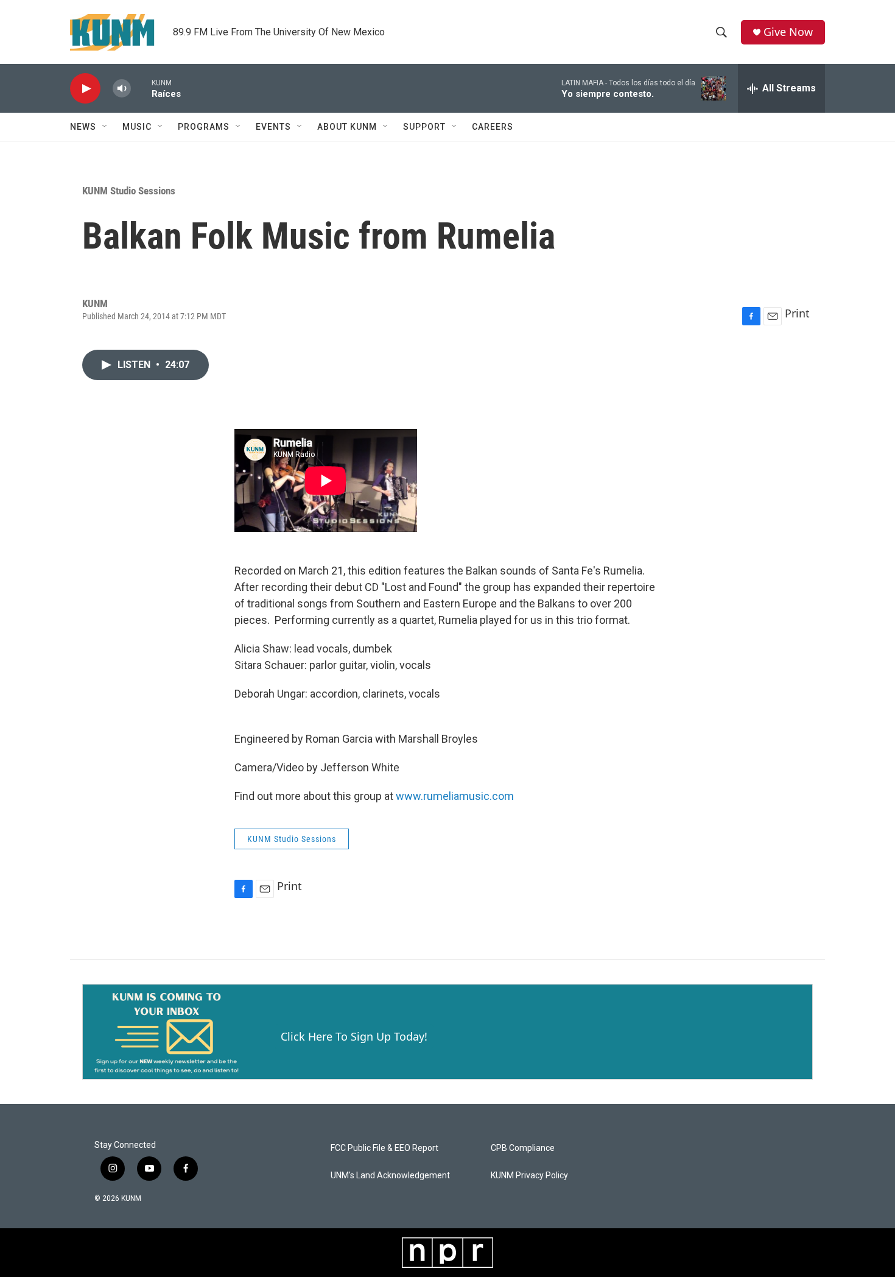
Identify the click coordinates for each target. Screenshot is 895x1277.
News (83, 127)
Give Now (788, 32)
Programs (204, 127)
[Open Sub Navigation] (105, 127)
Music (137, 127)
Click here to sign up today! (354, 1036)
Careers (492, 127)
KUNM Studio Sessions (128, 191)
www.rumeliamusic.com (455, 796)
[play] (85, 89)
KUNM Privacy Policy (529, 1175)
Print (797, 313)
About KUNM (347, 127)
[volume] (121, 88)
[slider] (141, 88)
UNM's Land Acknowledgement (390, 1175)
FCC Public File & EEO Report (384, 1148)
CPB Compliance (523, 1148)
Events (273, 127)
